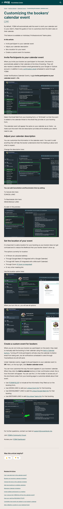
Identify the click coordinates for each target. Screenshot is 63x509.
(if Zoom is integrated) (24, 264)
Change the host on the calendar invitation (15, 481)
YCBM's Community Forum (16, 435)
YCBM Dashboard (19, 439)
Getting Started (12, 8)
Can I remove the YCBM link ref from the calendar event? (19, 495)
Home (5, 8)
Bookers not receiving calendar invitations (15, 478)
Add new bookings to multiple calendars (15, 485)
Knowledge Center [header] (17, 2)
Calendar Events (22, 8)
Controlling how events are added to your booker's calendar (20, 501)
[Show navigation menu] (2, 2)
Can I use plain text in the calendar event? (15, 475)
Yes (8, 458)
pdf (7, 21)
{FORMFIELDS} (14, 383)
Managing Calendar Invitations (12, 488)
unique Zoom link (33, 388)
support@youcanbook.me (43, 431)
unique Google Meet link (40, 391)
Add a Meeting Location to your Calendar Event (17, 505)
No (17, 458)
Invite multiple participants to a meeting (14, 491)
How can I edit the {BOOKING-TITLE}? (14, 498)
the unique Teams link (34, 396)
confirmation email (29, 69)
